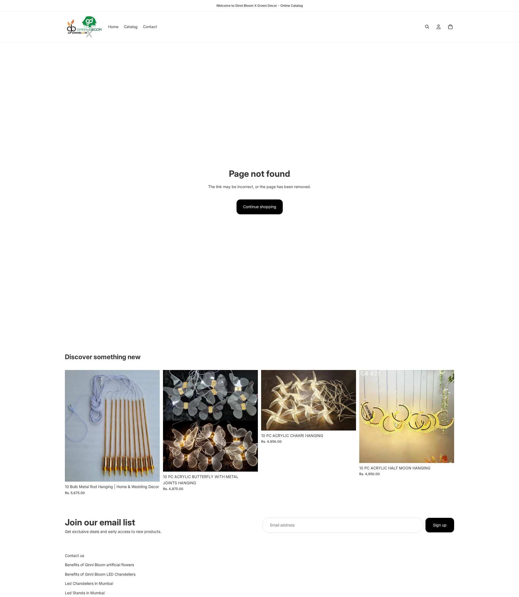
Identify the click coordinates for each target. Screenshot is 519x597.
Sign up (440, 525)
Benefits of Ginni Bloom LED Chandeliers (100, 574)
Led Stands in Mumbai (85, 592)
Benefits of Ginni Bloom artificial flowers (99, 564)
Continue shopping (259, 206)
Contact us (74, 555)
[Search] (427, 27)
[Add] (151, 473)
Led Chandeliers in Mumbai (89, 583)
